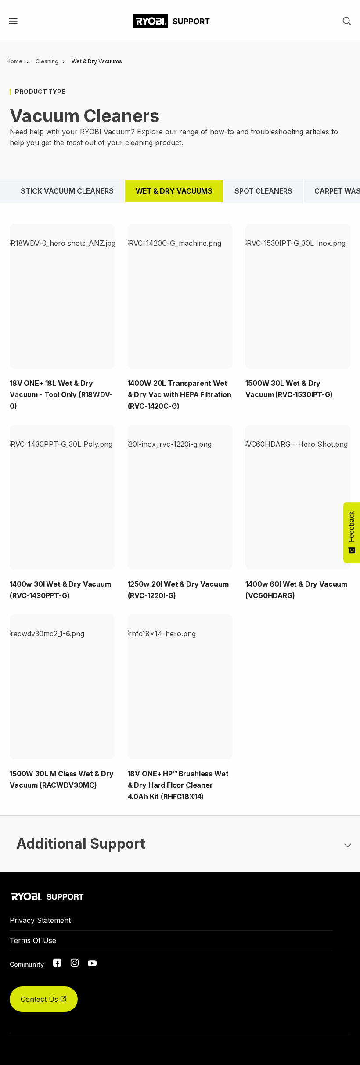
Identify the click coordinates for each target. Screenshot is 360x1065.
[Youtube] (92, 963)
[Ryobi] (171, 21)
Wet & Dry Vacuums (174, 190)
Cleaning (47, 61)
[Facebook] (57, 964)
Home (14, 61)
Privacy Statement (40, 920)
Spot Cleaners (263, 190)
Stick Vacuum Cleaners (67, 190)
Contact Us (40, 999)
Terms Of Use (33, 940)
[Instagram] (74, 964)
